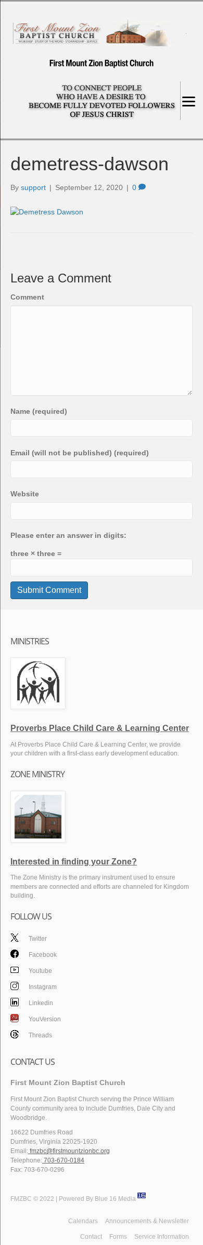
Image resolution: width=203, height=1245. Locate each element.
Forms (118, 1236)
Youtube (40, 971)
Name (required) (38, 411)
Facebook (43, 954)
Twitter (38, 938)
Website (24, 494)
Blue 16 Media (115, 1198)
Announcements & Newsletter (147, 1221)
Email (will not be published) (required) (79, 453)
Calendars (83, 1221)
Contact (91, 1236)
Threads (40, 1035)
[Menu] (188, 101)
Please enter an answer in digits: (68, 535)
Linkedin (41, 1003)
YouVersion (45, 1019)
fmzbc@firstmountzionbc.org (69, 1151)
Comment (27, 297)
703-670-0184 (63, 1160)
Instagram (43, 987)
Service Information (161, 1236)
